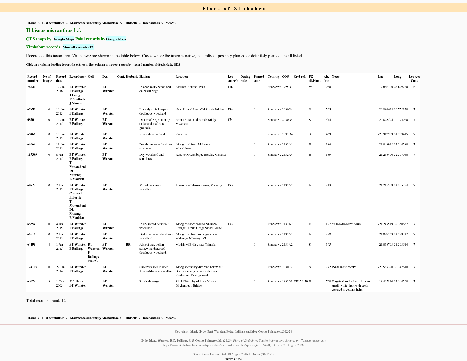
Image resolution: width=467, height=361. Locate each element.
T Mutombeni (77, 164)
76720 (31, 86)
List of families (53, 22)
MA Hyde (76, 281)
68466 (31, 134)
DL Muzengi (75, 172)
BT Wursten (77, 86)
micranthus (151, 22)
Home (32, 22)
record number (143, 64)
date (169, 64)
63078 (31, 281)
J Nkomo (75, 103)
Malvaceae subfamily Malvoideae (94, 22)
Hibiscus (130, 22)
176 (230, 86)
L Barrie (75, 197)
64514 (31, 234)
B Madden (76, 179)
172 (230, 224)
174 (230, 109)
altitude (160, 64)
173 (230, 185)
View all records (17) (78, 47)
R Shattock (77, 99)
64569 (31, 144)
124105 (32, 267)
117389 (32, 154)
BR (128, 244)
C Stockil (75, 193)
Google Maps (64, 38)
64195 (31, 244)
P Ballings (76, 91)
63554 (31, 224)
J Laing (74, 95)
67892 (31, 109)
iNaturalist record (344, 267)
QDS (177, 64)
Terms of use (233, 358)
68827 (31, 185)
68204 (31, 119)
